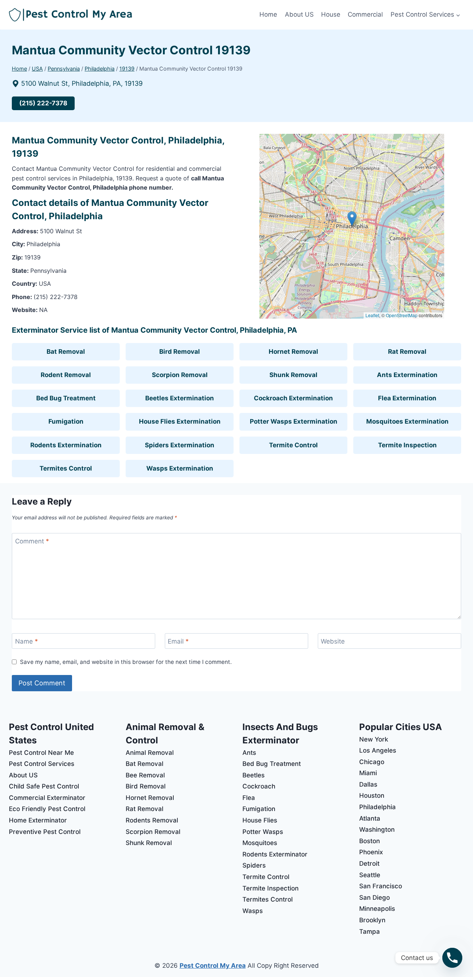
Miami (368, 773)
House (330, 14)
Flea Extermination (407, 398)
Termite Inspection (407, 445)
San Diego (374, 897)
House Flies (259, 820)
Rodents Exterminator (274, 854)
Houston (371, 795)
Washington (377, 829)
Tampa (369, 931)
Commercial (365, 14)
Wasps (252, 911)
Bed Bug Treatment (66, 398)
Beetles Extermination (179, 398)
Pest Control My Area (213, 965)
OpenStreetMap (402, 315)
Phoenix (371, 852)
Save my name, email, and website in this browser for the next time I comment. (126, 661)
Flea (248, 797)
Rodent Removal (66, 375)
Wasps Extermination (179, 468)
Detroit (369, 863)
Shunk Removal (293, 375)
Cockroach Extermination (293, 398)
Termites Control (66, 468)
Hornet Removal (293, 351)
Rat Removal (407, 351)
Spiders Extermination (179, 445)
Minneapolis (377, 908)
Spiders (254, 865)
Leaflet (372, 315)
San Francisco (380, 886)
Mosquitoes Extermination (407, 421)
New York (373, 739)
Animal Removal (150, 752)
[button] (352, 218)
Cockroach (258, 786)
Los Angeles (377, 750)
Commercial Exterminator (47, 797)
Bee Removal (145, 775)
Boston (369, 841)
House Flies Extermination (180, 421)
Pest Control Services (41, 763)
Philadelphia (377, 807)
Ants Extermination (407, 375)
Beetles (253, 775)
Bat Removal (66, 351)
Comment (32, 541)
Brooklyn (372, 920)
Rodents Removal (152, 820)
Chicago (371, 762)
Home (268, 14)
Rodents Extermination (66, 445)
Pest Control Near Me (41, 752)
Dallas (368, 784)
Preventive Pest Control (45, 831)
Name (26, 641)
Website (333, 641)
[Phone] (452, 958)
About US (299, 14)
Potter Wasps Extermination (293, 421)
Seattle (369, 875)
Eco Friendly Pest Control (47, 809)
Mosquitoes (259, 843)
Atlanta (369, 818)
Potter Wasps (262, 831)
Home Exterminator (38, 820)
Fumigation (66, 421)
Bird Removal (179, 351)
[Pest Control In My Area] (132, 14)
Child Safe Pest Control (44, 786)
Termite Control (293, 445)
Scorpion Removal (180, 375)
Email (178, 641)
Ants (249, 752)
